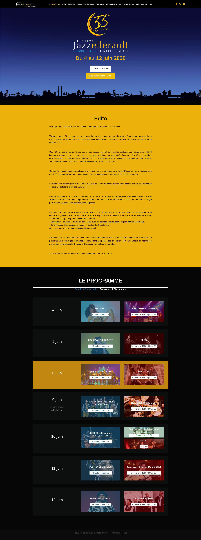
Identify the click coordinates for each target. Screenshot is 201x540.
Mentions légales (119, 533)
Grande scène (68, 4)
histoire (100, 4)
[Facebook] (176, 3)
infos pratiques (113, 4)
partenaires (128, 4)
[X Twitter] (180, 3)
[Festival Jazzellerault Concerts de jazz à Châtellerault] (26, 4)
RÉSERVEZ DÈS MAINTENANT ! (100, 76)
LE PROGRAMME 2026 (100, 69)
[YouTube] (184, 3)
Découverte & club (85, 4)
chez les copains (144, 4)
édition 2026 (54, 4)
